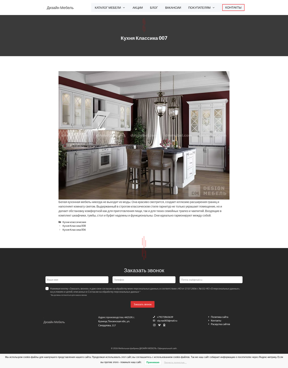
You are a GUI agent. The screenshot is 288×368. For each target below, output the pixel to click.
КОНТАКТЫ (233, 7)
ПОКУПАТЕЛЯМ (199, 7)
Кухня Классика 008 (74, 225)
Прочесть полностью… (175, 362)
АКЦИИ (138, 7)
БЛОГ (154, 7)
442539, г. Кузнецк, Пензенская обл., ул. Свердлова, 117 (116, 321)
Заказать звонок (143, 304)
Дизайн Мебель (60, 7)
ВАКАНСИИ (173, 7)
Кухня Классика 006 (74, 229)
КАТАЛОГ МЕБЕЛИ (108, 7)
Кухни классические (74, 222)
